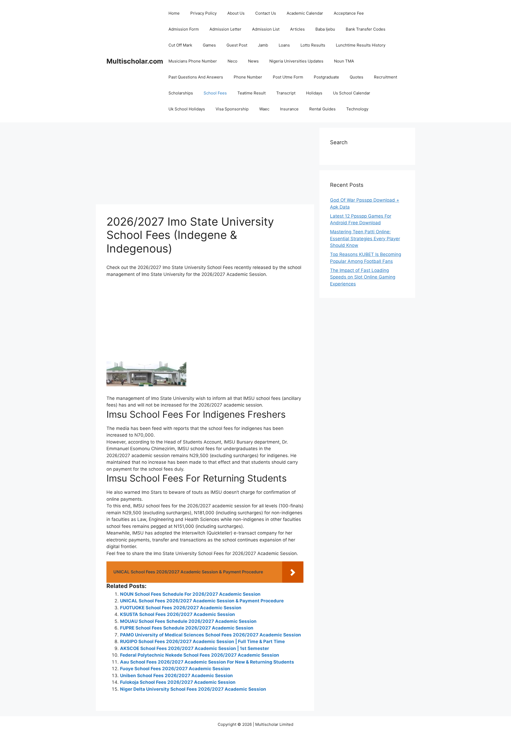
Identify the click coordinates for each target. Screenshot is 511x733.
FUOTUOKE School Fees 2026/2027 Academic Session (180, 607)
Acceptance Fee (349, 13)
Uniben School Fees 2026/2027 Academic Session (176, 675)
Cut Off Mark (180, 45)
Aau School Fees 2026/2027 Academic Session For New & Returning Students (207, 662)
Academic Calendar (305, 13)
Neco (232, 61)
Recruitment (385, 77)
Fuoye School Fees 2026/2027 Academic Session (175, 668)
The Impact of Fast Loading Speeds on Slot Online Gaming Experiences (362, 277)
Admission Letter (225, 29)
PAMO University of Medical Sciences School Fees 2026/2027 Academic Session (210, 634)
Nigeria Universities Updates (296, 61)
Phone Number (248, 77)
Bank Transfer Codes (365, 29)
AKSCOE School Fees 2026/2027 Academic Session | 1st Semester (194, 648)
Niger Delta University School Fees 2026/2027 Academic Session (193, 689)
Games (209, 45)
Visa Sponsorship (232, 108)
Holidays (314, 93)
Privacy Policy (203, 13)
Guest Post (236, 45)
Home (174, 13)
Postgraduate (326, 77)
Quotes (356, 77)
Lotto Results (312, 45)
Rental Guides (322, 108)
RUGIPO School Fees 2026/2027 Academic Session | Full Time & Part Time (202, 641)
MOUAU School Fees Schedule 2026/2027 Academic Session (188, 621)
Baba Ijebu (325, 29)
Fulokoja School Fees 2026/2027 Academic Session (178, 682)
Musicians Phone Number (192, 61)
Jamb (263, 45)
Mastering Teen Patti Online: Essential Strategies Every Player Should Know (365, 238)
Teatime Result (251, 93)
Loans (284, 45)
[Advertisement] (205, 165)
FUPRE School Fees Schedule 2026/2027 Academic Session (186, 628)
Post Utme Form (288, 77)
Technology (357, 108)
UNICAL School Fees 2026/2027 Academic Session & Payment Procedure (202, 600)
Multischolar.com (134, 61)
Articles (297, 29)
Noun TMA (344, 61)
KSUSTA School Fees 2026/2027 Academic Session (177, 614)
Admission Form (183, 29)
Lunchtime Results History (360, 45)
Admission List (265, 29)
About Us (236, 13)
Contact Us (265, 13)
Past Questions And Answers (195, 77)
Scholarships (180, 93)
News (253, 61)
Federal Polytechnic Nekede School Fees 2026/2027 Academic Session (199, 655)
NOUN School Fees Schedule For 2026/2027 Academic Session (190, 594)
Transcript (285, 93)
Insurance (289, 108)
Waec (264, 108)
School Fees (215, 93)
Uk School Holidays (186, 108)
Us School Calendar (351, 93)
